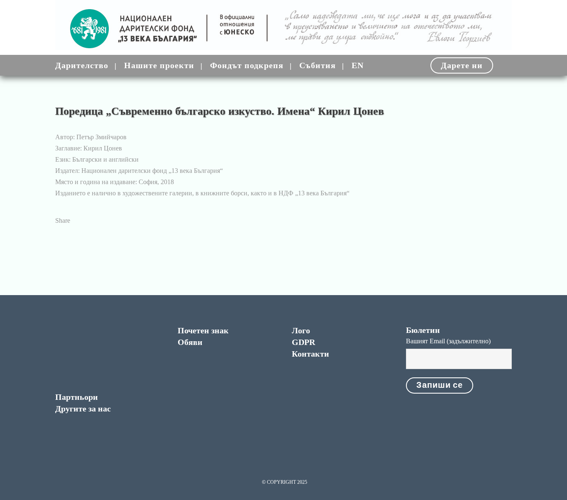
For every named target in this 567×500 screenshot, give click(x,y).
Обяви (190, 342)
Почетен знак (203, 330)
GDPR (303, 342)
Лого (301, 330)
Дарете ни (462, 65)
